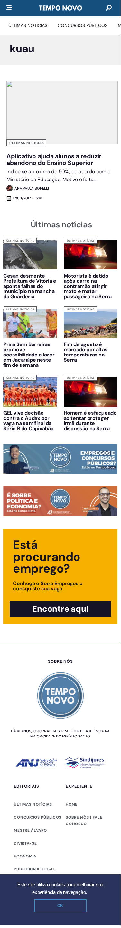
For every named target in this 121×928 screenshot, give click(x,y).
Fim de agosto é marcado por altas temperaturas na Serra (85, 352)
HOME (72, 804)
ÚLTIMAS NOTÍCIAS (33, 804)
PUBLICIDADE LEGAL (34, 869)
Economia (25, 856)
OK (60, 905)
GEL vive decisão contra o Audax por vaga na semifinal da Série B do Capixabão (28, 420)
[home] (60, 8)
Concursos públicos (37, 817)
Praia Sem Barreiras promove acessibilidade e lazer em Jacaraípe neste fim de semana (28, 354)
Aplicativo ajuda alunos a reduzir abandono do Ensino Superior (53, 159)
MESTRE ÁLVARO (30, 830)
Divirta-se (25, 843)
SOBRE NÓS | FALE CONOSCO (84, 820)
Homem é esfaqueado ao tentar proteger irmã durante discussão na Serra (90, 420)
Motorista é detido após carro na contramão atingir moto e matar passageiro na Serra (88, 286)
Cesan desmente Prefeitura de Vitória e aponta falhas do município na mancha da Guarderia (29, 286)
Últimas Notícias (26, 143)
